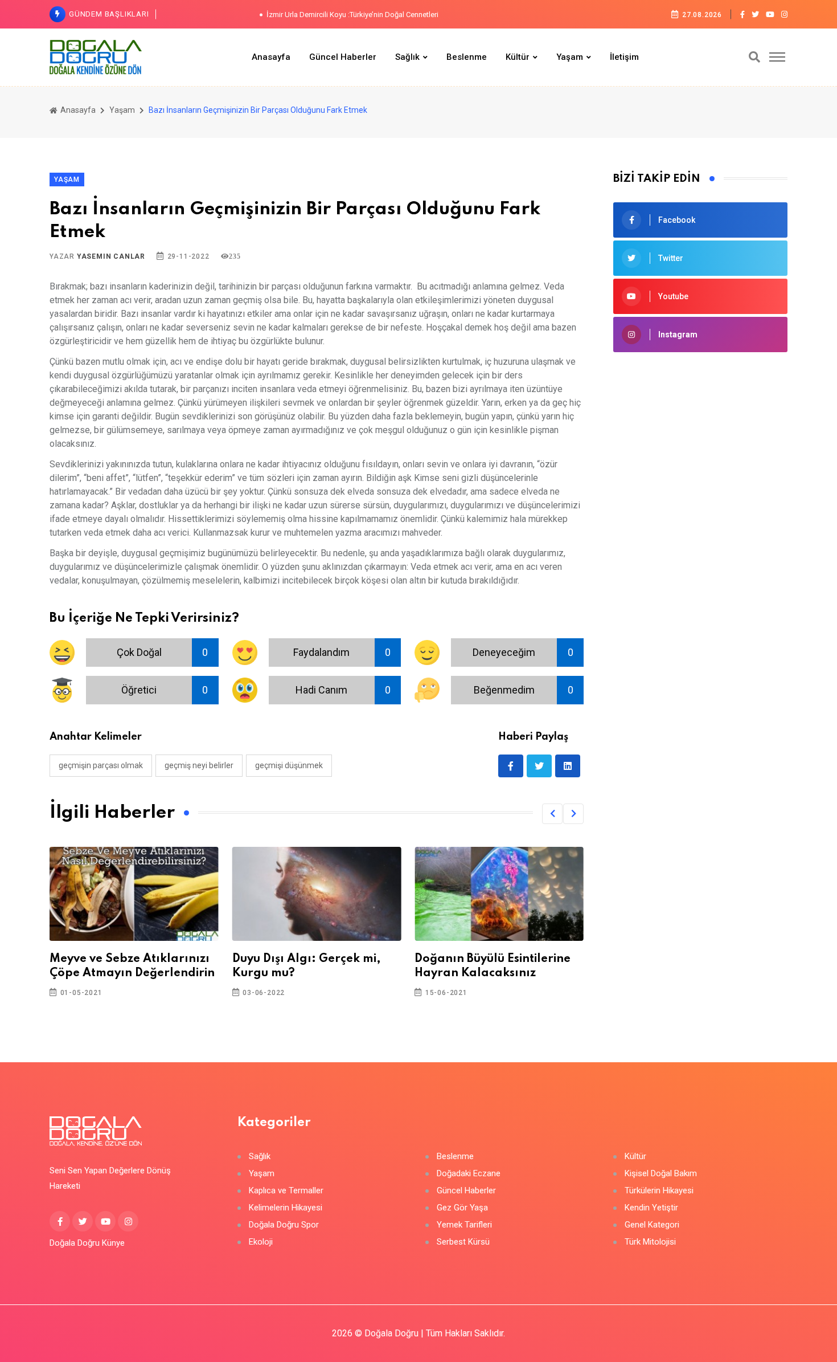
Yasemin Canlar (111, 256)
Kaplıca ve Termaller (286, 1190)
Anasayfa (271, 57)
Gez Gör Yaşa (462, 1208)
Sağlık (407, 57)
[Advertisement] (700, 446)
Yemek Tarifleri (464, 1225)
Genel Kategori (652, 1225)
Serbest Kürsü (463, 1242)
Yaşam (569, 57)
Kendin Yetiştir (651, 1208)
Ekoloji (261, 1242)
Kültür (518, 57)
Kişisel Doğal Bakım (661, 1173)
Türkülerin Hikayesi (659, 1190)
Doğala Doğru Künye (87, 1243)
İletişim (624, 57)
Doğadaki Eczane (468, 1173)
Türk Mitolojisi (650, 1242)
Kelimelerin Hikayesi (285, 1208)
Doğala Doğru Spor (284, 1225)
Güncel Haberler (342, 57)
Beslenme (466, 57)
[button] (552, 814)
